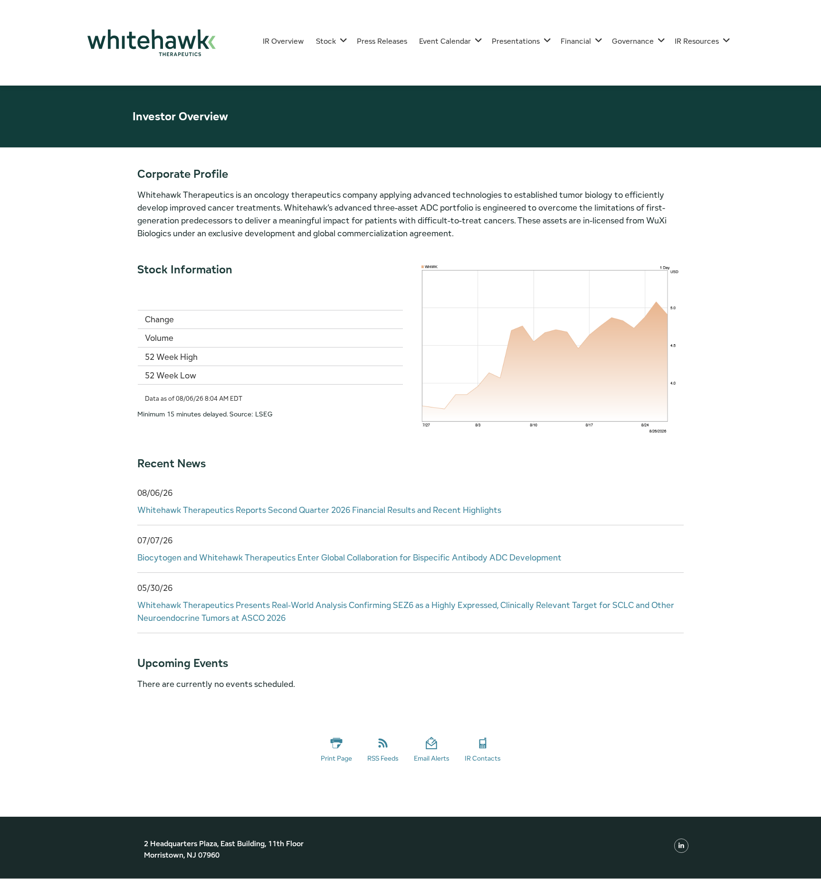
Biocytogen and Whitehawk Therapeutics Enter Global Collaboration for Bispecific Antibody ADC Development (349, 557)
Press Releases (382, 41)
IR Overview (283, 41)
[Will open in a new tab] (681, 845)
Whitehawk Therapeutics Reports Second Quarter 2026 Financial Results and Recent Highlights (319, 509)
